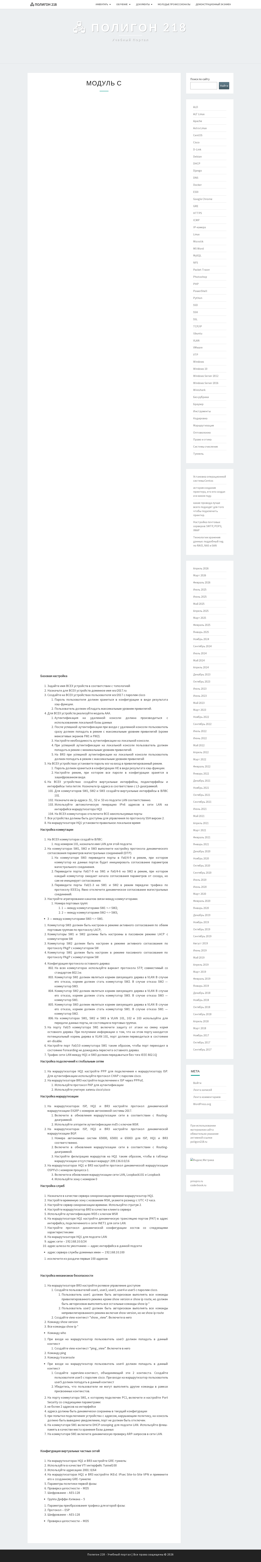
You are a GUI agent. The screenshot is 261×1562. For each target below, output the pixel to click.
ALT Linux (199, 114)
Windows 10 (200, 368)
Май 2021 (199, 816)
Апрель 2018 (201, 1021)
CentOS (197, 135)
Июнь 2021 (200, 809)
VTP (195, 354)
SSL (195, 319)
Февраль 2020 (201, 901)
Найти (224, 85)
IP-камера (199, 227)
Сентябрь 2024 (202, 646)
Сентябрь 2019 (202, 936)
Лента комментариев (207, 1097)
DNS (195, 177)
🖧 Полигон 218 (43, 4)
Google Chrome (202, 199)
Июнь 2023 (200, 695)
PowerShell (200, 291)
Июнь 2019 (200, 950)
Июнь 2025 (200, 596)
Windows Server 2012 (205, 376)
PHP (196, 284)
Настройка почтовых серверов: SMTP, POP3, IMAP (207, 526)
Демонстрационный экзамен (213, 4)
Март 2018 (199, 1028)
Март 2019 (199, 971)
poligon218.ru (198, 1141)
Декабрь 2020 (201, 851)
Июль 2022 (199, 731)
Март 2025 (199, 617)
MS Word (198, 248)
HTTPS (197, 213)
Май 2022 (199, 745)
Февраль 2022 (201, 766)
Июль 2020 (199, 879)
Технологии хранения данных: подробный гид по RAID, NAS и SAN (208, 541)
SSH (195, 312)
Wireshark (199, 390)
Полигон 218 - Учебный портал (109, 1554)
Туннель (198, 453)
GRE (195, 206)
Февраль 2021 (201, 837)
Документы (143, 4)
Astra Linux (200, 128)
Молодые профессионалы (174, 4)
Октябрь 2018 (201, 1007)
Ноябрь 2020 (201, 858)
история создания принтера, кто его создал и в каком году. (209, 492)
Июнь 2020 (200, 887)
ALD (195, 107)
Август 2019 (200, 943)
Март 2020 (199, 893)
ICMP (196, 220)
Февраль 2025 (201, 625)
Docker (197, 184)
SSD (195, 305)
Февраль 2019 (201, 978)
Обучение (122, 4)
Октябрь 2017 (201, 1042)
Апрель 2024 (201, 667)
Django (197, 170)
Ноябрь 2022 (201, 717)
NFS (195, 262)
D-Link (197, 149)
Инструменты (202, 411)
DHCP (196, 163)
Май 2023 (199, 703)
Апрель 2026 (201, 568)
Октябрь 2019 (201, 929)
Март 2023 (199, 709)
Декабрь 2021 (201, 780)
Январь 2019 (201, 985)
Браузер (198, 404)
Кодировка (200, 418)
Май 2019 (199, 957)
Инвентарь (102, 4)
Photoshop (200, 276)
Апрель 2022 (201, 752)
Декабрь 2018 (201, 993)
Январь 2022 (201, 773)
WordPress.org (202, 1104)
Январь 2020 (201, 908)
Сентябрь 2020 (202, 872)
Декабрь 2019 (201, 915)
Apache (197, 121)
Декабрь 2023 (201, 674)
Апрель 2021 (201, 823)
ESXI (196, 192)
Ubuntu (197, 333)
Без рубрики (201, 397)
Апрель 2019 (201, 964)
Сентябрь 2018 (202, 1014)
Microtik (198, 241)
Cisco (196, 142)
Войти (197, 1083)
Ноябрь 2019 (201, 922)
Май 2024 (199, 660)
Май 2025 (199, 603)
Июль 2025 (199, 589)
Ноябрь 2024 (201, 639)
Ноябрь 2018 (201, 1000)
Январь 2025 (201, 632)
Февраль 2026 (201, 582)
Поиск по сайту (200, 79)
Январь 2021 (201, 844)
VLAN (196, 340)
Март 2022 (199, 759)
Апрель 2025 (201, 611)
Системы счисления (205, 446)
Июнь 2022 (200, 738)
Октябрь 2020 (201, 865)
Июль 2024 (199, 653)
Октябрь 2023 (201, 681)
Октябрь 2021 (201, 795)
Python (197, 298)
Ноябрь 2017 (201, 1035)
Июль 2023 (199, 688)
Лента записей (202, 1090)
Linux (196, 234)
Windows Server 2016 (205, 383)
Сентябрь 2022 (202, 724)
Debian (197, 156)
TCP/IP (197, 326)
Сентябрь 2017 (202, 1049)
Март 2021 (199, 830)
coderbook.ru (198, 1185)
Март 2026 (199, 575)
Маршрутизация (203, 425)
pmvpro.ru (196, 1181)
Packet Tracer (201, 269)
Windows (198, 361)
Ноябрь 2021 (201, 787)
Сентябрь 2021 (202, 801)
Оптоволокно (202, 432)
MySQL (197, 255)
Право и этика (202, 439)
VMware (198, 347)
